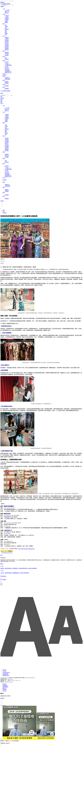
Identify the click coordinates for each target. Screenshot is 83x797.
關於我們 (4, 684)
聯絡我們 (4, 689)
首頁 (4, 210)
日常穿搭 (4, 212)
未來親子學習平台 (6, 672)
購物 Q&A (5, 688)
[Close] (0, 744)
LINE (1, 583)
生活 (4, 211)
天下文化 (4, 671)
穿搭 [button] (1, 555)
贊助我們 (2, 698)
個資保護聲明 (5, 686)
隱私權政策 (5, 685)
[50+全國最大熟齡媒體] (5, 3)
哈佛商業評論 (5, 674)
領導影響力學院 (6, 675)
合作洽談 (4, 690)
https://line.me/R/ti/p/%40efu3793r (26, 548)
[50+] (27, 739)
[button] (41, 563)
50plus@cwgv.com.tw (9, 681)
